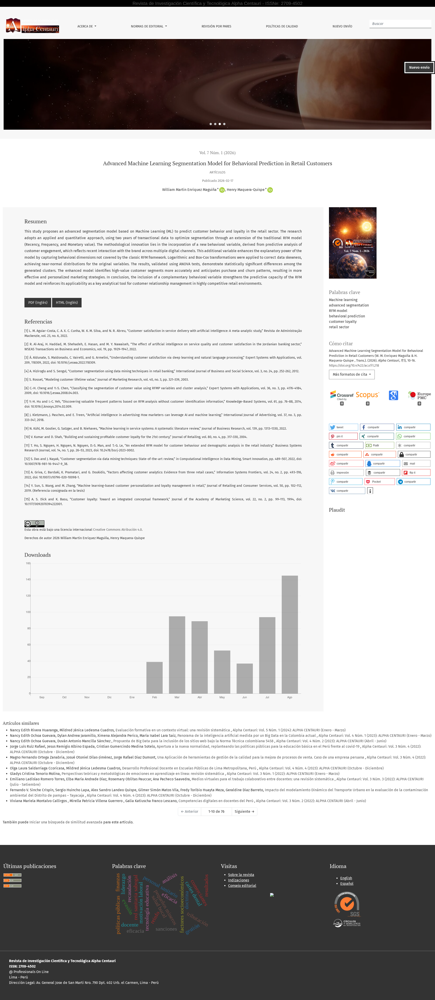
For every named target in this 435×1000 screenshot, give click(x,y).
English (346, 878)
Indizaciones (238, 880)
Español (346, 883)
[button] (343, 427)
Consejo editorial (242, 885)
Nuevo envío (342, 26)
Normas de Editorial (147, 26)
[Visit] (272, 895)
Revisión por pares (216, 26)
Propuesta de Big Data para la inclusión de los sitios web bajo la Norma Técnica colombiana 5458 (193, 741)
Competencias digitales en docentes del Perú (216, 801)
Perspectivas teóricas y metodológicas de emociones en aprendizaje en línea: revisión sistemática (143, 773)
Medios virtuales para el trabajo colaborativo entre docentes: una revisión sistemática (263, 779)
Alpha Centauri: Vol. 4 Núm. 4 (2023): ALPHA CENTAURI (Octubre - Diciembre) (321, 768)
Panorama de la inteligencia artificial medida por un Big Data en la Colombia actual (247, 735)
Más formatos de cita (350, 374)
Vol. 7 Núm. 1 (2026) (217, 152)
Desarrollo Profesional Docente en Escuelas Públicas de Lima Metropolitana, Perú (189, 768)
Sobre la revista (241, 875)
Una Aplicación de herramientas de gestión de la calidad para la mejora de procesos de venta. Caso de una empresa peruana (261, 757)
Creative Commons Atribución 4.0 (117, 530)
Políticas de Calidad (282, 26)
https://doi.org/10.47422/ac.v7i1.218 (354, 365)
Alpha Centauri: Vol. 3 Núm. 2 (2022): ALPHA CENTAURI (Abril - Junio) (311, 801)
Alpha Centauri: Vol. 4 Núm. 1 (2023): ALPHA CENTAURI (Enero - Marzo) (375, 735)
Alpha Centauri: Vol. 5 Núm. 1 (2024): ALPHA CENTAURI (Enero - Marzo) (289, 730)
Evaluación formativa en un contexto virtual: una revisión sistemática (173, 730)
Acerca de (85, 26)
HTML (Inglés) (67, 302)
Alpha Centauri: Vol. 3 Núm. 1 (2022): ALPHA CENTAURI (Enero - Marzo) (283, 773)
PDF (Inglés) (37, 302)
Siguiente (244, 811)
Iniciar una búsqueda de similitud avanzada (65, 822)
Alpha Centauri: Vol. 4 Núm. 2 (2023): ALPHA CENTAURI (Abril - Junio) (331, 741)
